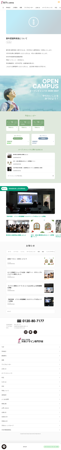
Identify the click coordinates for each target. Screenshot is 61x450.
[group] (3, 7)
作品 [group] (56, 7)
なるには (4, 382)
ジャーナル (15, 251)
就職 (39, 251)
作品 (3, 377)
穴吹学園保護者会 (6, 430)
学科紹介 (4, 351)
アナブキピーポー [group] (28, 7)
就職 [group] (21, 7)
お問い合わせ (5, 408)
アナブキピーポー (6, 364)
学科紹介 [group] (8, 7)
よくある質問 (5, 399)
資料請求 (4, 395)
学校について (5, 390)
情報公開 (4, 403)
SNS (3, 386)
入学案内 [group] (15, 7)
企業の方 (4, 412)
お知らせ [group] (38, 7)
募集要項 (4, 355)
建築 (43, 251)
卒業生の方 (5, 421)
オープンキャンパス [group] (47, 7)
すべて (9, 251)
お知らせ (4, 369)
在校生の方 (5, 416)
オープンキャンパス (31, 251)
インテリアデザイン (50, 251)
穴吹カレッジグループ (8, 425)
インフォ (9, 42)
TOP (3, 347)
